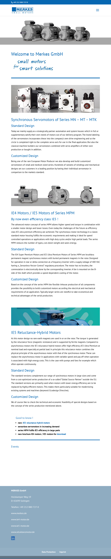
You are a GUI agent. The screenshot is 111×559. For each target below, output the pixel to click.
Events (15, 446)
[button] (4, 30)
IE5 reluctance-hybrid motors (36, 422)
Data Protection (49, 552)
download (61, 434)
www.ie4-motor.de (20, 519)
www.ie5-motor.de (20, 525)
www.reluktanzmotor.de (23, 532)
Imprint (62, 552)
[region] (55, 30)
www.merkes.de (19, 513)
